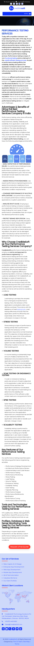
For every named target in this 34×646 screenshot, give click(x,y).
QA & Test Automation (11, 575)
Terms (17, 644)
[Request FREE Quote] (17, 604)
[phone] (10, 628)
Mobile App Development (12, 572)
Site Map (26, 641)
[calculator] (22, 4)
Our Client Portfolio (10, 581)
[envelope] (19, 4)
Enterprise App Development (13, 567)
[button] (26, 14)
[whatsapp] (3, 628)
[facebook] (11, 4)
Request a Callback (11, 1)
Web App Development (11, 569)
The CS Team (17, 641)
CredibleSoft (12, 639)
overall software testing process (15, 60)
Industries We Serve (10, 578)
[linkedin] (17, 4)
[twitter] (14, 4)
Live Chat (20, 1)
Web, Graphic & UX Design (12, 564)
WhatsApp (27, 1)
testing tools (21, 309)
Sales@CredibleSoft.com (13, 624)
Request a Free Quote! (19, 547)
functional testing (11, 58)
